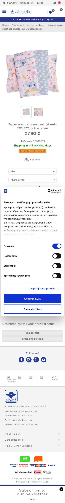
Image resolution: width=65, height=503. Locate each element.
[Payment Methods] (10, 379)
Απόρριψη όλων (33, 309)
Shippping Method (32, 339)
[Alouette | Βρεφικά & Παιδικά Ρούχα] (36, 11)
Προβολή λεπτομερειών (42, 288)
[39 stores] (55, 378)
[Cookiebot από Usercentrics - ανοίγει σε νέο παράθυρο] (47, 191)
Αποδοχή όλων (32, 298)
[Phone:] (4, 3)
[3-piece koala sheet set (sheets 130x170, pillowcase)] (26, 112)
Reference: (26, 141)
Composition (32, 333)
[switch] (56, 256)
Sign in (54, 3)
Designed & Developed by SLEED (32, 482)
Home (5, 25)
